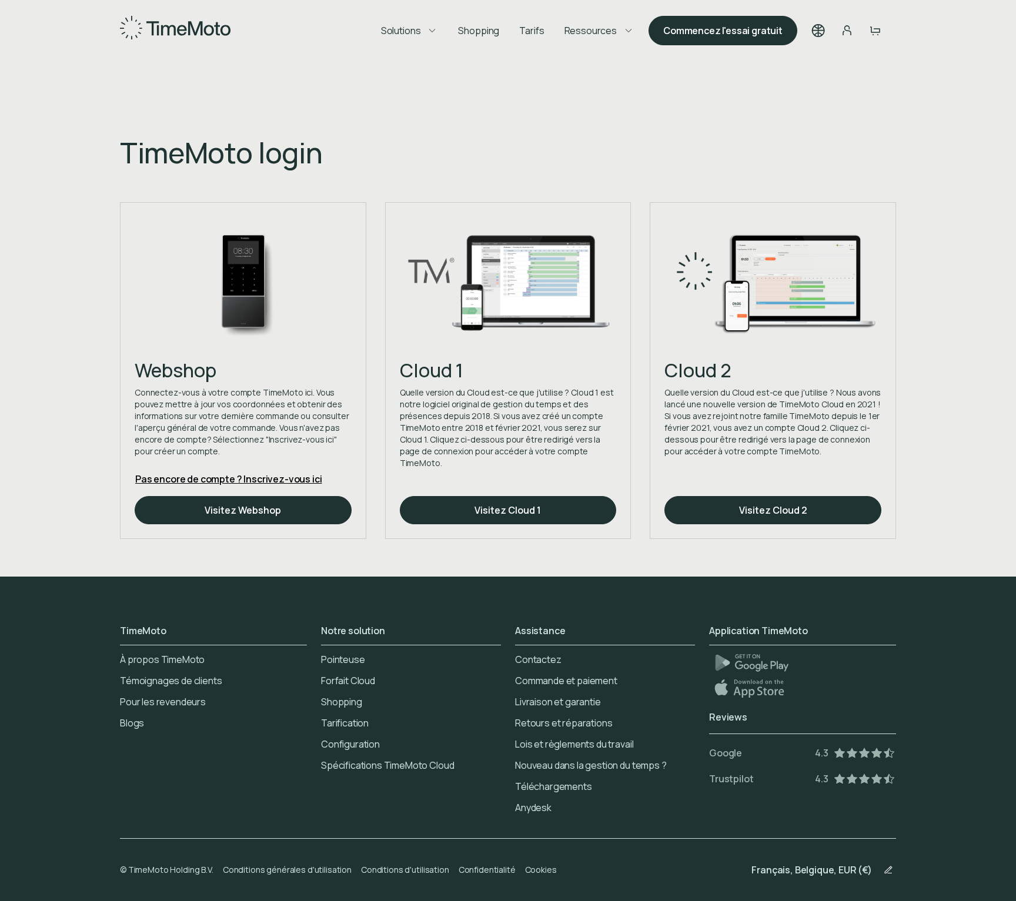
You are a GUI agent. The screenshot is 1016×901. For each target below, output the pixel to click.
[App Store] (750, 688)
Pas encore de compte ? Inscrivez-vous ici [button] (228, 479)
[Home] (175, 30)
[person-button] (847, 31)
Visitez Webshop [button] (243, 510)
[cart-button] (875, 31)
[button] (818, 31)
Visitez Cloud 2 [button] (773, 510)
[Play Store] (751, 662)
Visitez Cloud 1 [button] (507, 510)
